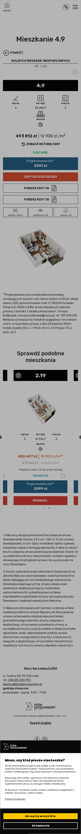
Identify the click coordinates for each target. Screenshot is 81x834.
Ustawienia (40, 825)
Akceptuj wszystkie (40, 816)
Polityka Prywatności (15, 799)
